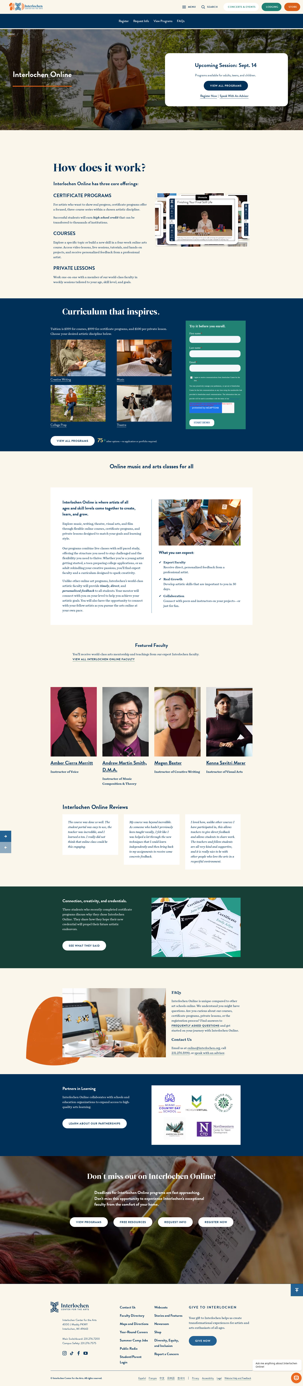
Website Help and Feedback (237, 1378)
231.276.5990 (180, 1053)
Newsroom (161, 1323)
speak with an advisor (209, 1053)
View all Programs (226, 86)
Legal (219, 1378)
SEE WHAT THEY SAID (84, 946)
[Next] (5, 836)
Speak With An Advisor (234, 96)
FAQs (180, 21)
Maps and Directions (134, 1323)
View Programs (163, 21)
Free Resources (133, 1222)
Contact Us (127, 1307)
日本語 (171, 1378)
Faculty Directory (132, 1315)
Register (124, 21)
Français (153, 1378)
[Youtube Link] (85, 1353)
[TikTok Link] (71, 1353)
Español (142, 1378)
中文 (162, 1378)
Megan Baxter (168, 762)
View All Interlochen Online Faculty (104, 659)
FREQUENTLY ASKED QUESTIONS (195, 1026)
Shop (157, 1332)
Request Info (141, 21)
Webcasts (160, 1307)
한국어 (181, 1378)
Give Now (202, 1341)
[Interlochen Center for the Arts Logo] (26, 6)
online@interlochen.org (203, 1048)
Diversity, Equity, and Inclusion (166, 1343)
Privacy (195, 1378)
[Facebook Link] (78, 1353)
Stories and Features (168, 1315)
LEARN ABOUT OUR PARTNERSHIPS (94, 1123)
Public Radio (128, 1348)
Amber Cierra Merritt (71, 762)
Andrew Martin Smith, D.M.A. (124, 766)
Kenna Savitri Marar (225, 762)
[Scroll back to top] (297, 1290)
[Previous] (5, 847)
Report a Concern (166, 1354)
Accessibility (208, 1378)
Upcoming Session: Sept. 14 (226, 65)
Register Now (208, 96)
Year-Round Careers (134, 1332)
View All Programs (72, 441)
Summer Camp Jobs (134, 1340)
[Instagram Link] (64, 1353)
